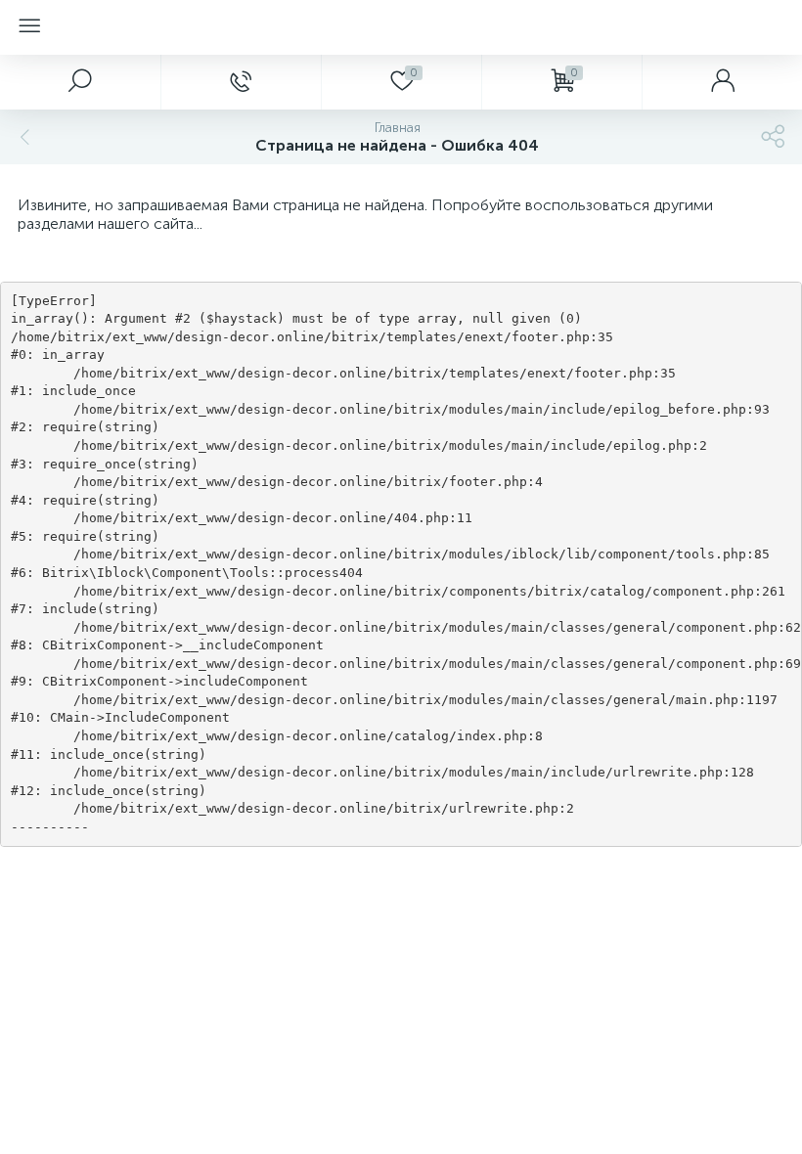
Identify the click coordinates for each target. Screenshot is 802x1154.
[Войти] (722, 82)
